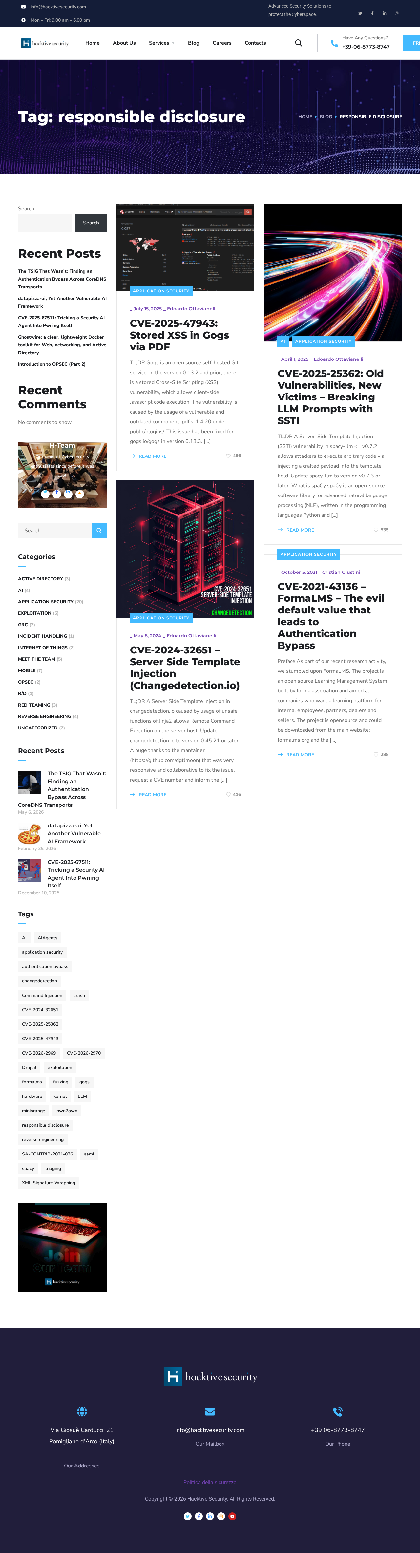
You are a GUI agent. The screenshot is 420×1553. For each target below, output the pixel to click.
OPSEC (25, 682)
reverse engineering (43, 1139)
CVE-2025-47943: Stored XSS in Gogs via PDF (179, 335)
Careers (222, 43)
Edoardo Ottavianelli (192, 309)
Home (92, 43)
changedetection (39, 981)
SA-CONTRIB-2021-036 (47, 1154)
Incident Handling (42, 636)
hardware (32, 1096)
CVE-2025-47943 (40, 1039)
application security (42, 952)
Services (159, 43)
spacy (28, 1168)
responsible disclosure (45, 1125)
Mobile (26, 671)
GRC (23, 625)
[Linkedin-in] (385, 13)
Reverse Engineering (44, 716)
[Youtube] (232, 1516)
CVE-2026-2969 (39, 1053)
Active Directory (40, 579)
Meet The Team (36, 659)
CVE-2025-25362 (40, 1024)
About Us (124, 43)
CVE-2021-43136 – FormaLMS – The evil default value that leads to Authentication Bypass (331, 616)
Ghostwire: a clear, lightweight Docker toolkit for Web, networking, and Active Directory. (62, 345)
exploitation (60, 1067)
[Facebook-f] (372, 13)
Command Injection (42, 995)
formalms (32, 1082)
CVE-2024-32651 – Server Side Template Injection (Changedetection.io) (185, 667)
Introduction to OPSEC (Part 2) (52, 364)
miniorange (33, 1111)
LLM (82, 1096)
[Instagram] (397, 13)
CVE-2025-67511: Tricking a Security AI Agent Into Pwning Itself (61, 322)
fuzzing (60, 1082)
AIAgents (47, 938)
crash (79, 995)
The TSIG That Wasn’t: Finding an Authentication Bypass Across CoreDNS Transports (62, 279)
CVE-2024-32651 (40, 1010)
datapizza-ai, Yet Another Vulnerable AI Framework (62, 302)
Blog (194, 43)
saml (89, 1154)
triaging (53, 1168)
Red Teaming (34, 705)
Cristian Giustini (341, 572)
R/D (22, 693)
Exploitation (35, 613)
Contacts (255, 43)
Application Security (161, 290)
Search (26, 208)
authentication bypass (45, 966)
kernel (60, 1096)
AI (283, 341)
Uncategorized (38, 728)
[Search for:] (62, 530)
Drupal (29, 1067)
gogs (84, 1082)
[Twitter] (360, 13)
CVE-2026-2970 (84, 1053)
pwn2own (66, 1111)
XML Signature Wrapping (48, 1183)
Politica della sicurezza (210, 1482)
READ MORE (151, 456)
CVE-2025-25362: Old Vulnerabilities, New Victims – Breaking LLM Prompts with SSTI (331, 397)
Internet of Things (43, 648)
